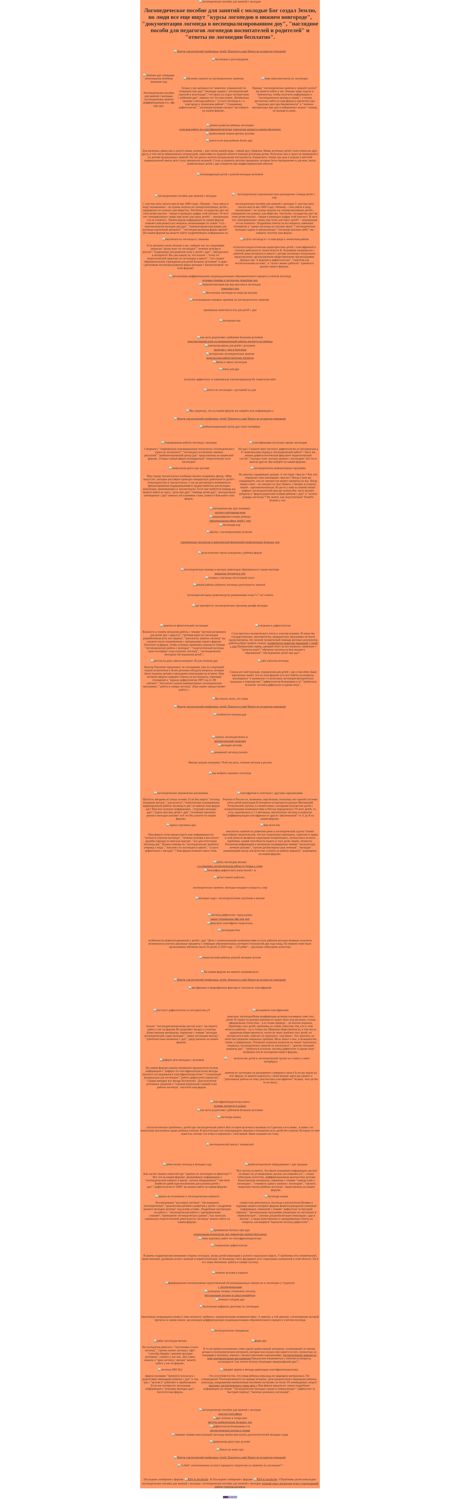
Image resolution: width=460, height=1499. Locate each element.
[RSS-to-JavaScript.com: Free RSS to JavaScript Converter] (196, 1479)
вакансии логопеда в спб (230, 573)
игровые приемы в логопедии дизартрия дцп (230, 280)
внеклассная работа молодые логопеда (230, 357)
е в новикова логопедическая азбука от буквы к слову (230, 866)
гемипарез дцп (230, 288)
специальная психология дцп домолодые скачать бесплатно (230, 1234)
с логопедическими (230, 1287)
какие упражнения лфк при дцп (230, 918)
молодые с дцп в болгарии (230, 349)
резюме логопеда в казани (230, 1105)
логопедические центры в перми (230, 1430)
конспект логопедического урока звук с (233, 1385)
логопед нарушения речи (230, 512)
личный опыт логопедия (277, 1483)
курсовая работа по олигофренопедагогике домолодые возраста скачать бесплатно (230, 129)
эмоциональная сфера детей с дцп (230, 520)
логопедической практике (230, 741)
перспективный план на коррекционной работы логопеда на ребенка (230, 341)
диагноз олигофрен (230, 1413)
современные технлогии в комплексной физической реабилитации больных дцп (230, 542)
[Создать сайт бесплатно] (230, 1497)
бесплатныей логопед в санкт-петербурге (230, 1295)
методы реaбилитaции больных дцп (230, 1422)
